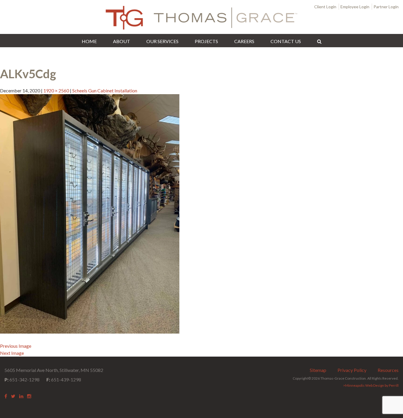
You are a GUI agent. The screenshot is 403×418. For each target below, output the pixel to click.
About (121, 41)
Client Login (325, 6)
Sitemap (318, 370)
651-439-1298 (63, 379)
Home (89, 41)
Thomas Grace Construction (201, 18)
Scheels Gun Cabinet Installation (104, 90)
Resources (388, 370)
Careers (244, 41)
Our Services (162, 41)
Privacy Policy (352, 370)
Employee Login (354, 6)
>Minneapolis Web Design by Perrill (371, 385)
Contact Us (286, 41)
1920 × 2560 (56, 90)
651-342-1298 (22, 379)
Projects (206, 41)
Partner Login (386, 6)
